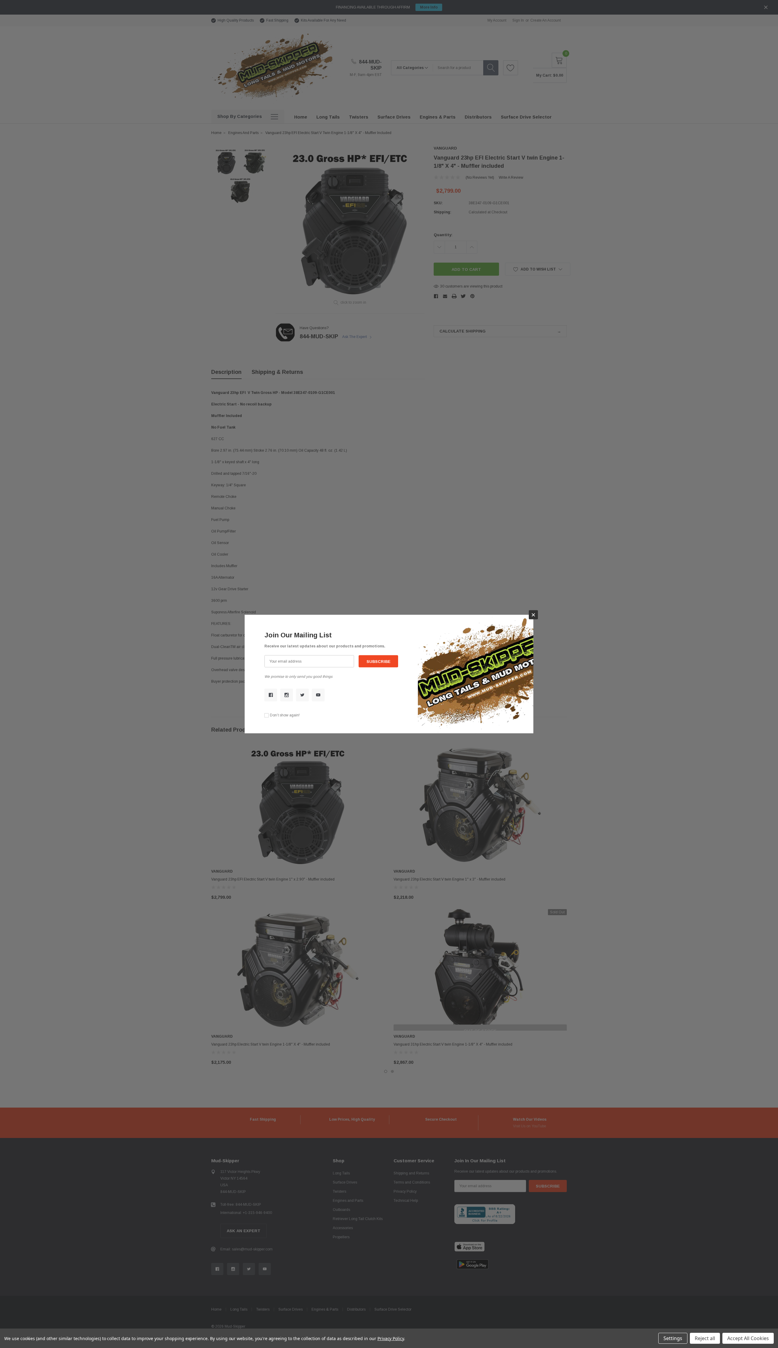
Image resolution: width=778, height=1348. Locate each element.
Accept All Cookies (748, 1338)
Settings (672, 1338)
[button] (533, 614)
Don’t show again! (285, 715)
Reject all (705, 1338)
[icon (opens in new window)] (270, 694)
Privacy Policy (390, 1338)
